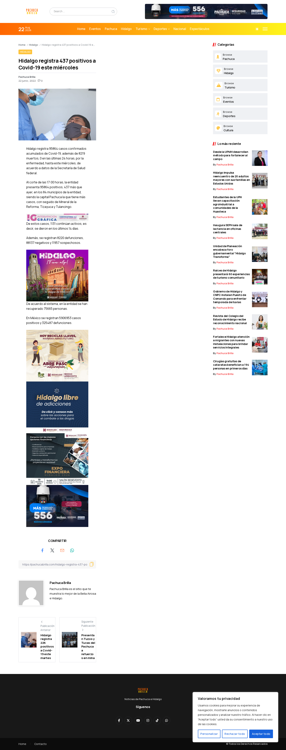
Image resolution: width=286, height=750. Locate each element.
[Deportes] (240, 114)
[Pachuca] (240, 56)
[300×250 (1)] (57, 355)
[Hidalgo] (240, 71)
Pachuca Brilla (26, 77)
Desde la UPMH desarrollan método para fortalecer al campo (230, 155)
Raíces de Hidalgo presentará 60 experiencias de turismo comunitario (231, 274)
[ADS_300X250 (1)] (57, 407)
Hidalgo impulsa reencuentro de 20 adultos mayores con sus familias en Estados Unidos (231, 178)
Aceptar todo (261, 734)
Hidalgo (33, 44)
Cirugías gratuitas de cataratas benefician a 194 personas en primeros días (231, 364)
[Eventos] (240, 99)
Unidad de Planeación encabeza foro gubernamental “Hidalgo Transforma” (229, 251)
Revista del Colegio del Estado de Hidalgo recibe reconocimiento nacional (230, 319)
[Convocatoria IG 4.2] (57, 217)
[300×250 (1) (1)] (57, 275)
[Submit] (113, 11)
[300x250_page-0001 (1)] (57, 459)
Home (21, 44)
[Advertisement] (154, 70)
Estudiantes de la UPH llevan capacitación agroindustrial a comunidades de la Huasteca (227, 204)
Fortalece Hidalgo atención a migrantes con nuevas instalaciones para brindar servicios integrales (231, 342)
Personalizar (209, 734)
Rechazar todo (235, 734)
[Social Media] (119, 720)
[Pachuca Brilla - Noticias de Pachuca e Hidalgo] (32, 11)
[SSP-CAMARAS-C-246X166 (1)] (57, 505)
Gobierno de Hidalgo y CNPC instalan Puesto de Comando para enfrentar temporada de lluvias (230, 297)
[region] (235, 717)
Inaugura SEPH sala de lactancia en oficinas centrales (227, 228)
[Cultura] (240, 128)
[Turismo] (240, 85)
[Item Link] (260, 158)
